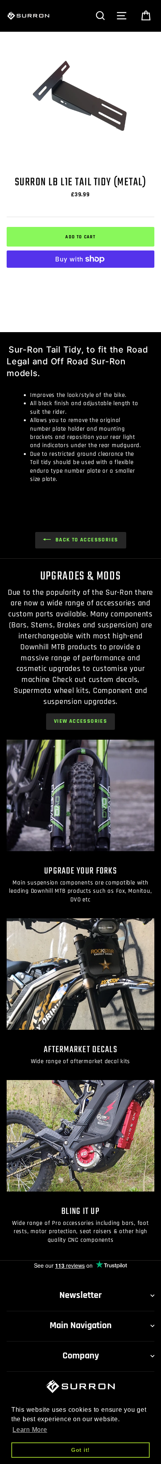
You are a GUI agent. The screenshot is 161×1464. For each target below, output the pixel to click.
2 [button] (82, 166)
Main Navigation (81, 1325)
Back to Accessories (86, 539)
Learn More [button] (30, 1429)
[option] (80, 96)
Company (81, 1356)
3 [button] (89, 166)
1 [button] (73, 165)
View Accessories (80, 721)
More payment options (80, 278)
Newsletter (80, 1295)
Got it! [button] (80, 1450)
